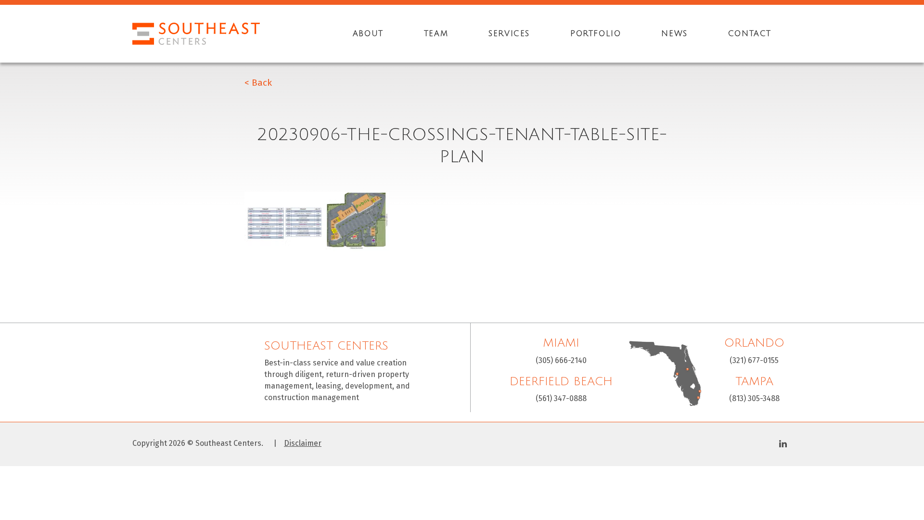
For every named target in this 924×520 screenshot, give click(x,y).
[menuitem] (368, 34)
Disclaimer (302, 443)
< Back (258, 82)
